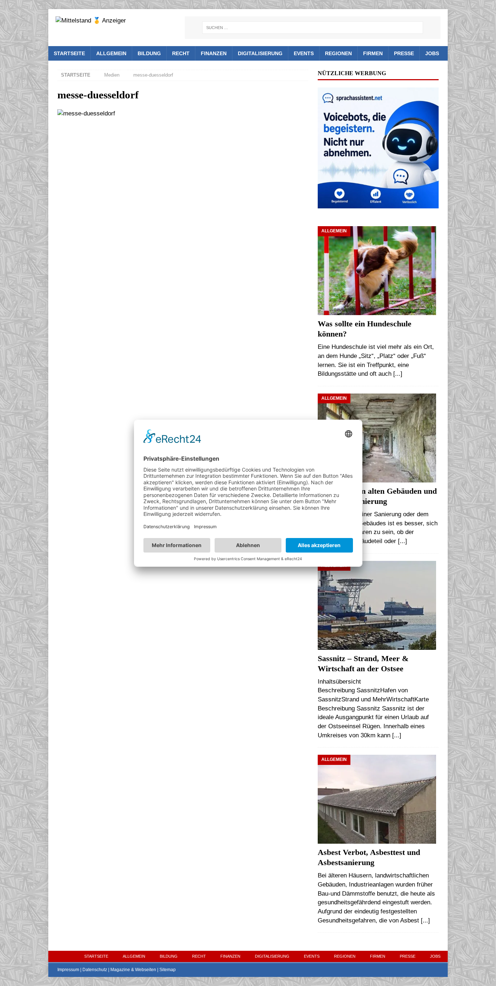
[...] (397, 373)
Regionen (338, 53)
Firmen (373, 53)
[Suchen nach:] (312, 27)
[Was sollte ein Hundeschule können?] (378, 270)
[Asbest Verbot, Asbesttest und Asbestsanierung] (378, 799)
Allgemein (111, 53)
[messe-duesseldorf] (86, 113)
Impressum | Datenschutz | (83, 969)
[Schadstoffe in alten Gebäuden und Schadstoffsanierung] (378, 438)
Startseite (69, 53)
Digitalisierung (260, 53)
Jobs (432, 53)
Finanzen (214, 53)
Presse (404, 53)
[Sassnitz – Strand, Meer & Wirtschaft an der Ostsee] (378, 605)
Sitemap (167, 969)
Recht (181, 53)
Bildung (149, 53)
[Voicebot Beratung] (378, 203)
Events (304, 53)
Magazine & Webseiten (133, 969)
